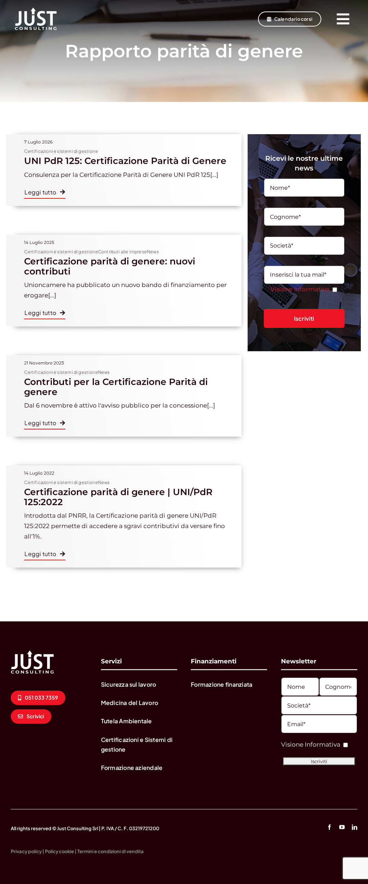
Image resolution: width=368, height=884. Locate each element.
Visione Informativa (300, 289)
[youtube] (342, 827)
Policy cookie (59, 851)
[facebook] (329, 827)
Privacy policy (26, 851)
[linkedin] (354, 827)
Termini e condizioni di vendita (110, 851)
